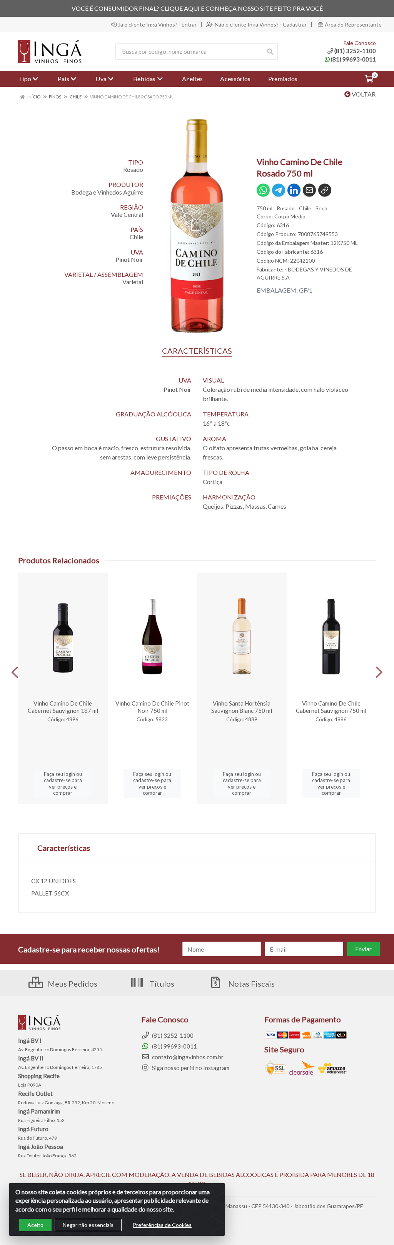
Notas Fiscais (251, 983)
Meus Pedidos (71, 983)
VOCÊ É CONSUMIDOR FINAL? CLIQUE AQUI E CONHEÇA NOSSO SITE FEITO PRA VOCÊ (197, 8)
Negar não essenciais (88, 1225)
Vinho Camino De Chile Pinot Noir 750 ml (152, 707)
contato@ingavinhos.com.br (187, 1057)
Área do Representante (353, 24)
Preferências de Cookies (162, 1225)
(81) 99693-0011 (353, 59)
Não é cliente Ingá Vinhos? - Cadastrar (261, 24)
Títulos (161, 983)
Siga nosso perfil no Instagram (190, 1067)
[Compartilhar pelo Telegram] (278, 190)
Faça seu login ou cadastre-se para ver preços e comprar (63, 783)
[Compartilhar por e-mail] (309, 190)
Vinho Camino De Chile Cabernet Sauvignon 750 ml (331, 707)
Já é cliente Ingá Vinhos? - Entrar (157, 24)
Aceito (35, 1225)
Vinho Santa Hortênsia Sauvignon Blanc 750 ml (241, 707)
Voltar (363, 94)
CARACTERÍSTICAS (197, 350)
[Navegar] (14, 672)
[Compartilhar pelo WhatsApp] (263, 190)
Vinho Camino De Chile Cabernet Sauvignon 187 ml (63, 707)
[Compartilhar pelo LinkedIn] (294, 190)
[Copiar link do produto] (324, 190)
